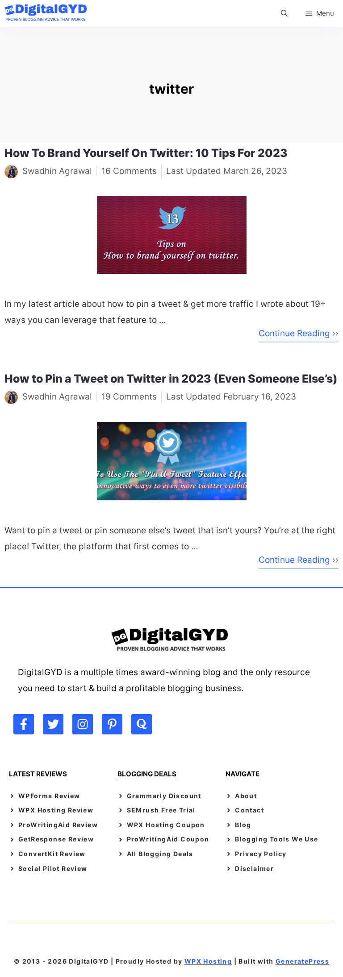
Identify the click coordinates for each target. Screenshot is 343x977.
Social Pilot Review (53, 868)
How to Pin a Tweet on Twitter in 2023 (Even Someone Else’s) (171, 378)
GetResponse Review (56, 839)
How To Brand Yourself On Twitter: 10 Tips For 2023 (146, 153)
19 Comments (129, 397)
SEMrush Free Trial (161, 810)
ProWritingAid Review (58, 825)
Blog (243, 825)
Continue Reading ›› (299, 333)
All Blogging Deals (160, 853)
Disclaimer (254, 868)
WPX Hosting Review (55, 810)
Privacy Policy (261, 853)
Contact (249, 810)
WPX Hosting (208, 961)
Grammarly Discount (164, 796)
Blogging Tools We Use (276, 839)
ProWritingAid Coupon (168, 839)
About (246, 796)
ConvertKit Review (52, 853)
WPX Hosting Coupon (166, 825)
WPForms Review (49, 796)
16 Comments (129, 171)
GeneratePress (302, 961)
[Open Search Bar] (284, 13)
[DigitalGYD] (47, 13)
